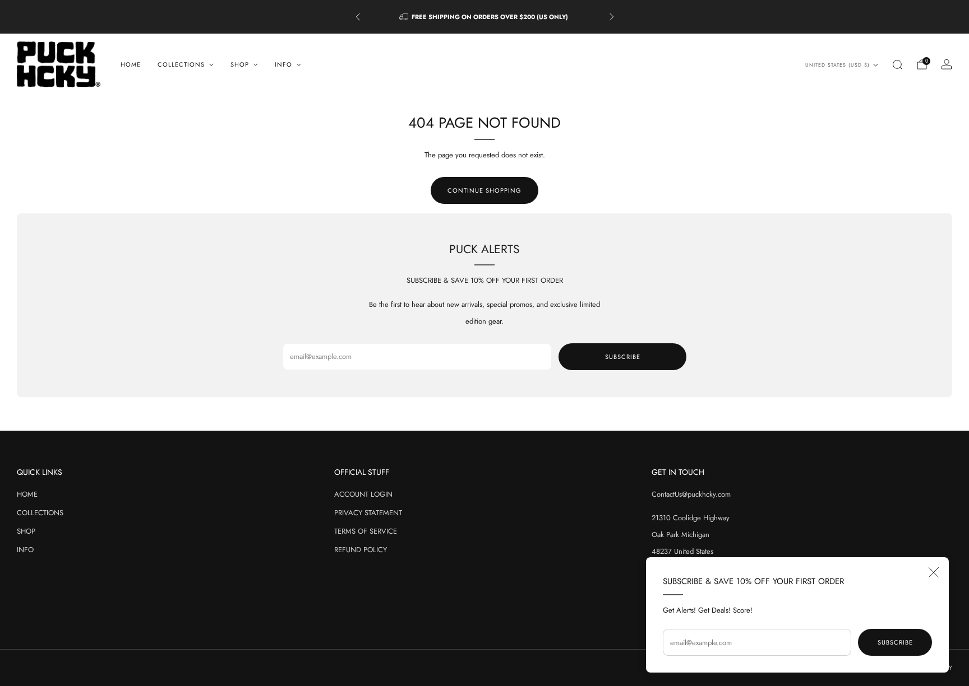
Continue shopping (484, 190)
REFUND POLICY (360, 549)
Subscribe (895, 642)
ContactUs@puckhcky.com (691, 494)
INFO (25, 549)
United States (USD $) (837, 65)
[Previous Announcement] (357, 17)
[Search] (897, 64)
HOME (131, 64)
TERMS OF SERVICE (365, 531)
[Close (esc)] (934, 572)
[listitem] (485, 16)
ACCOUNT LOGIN (363, 494)
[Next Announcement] (612, 17)
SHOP (26, 531)
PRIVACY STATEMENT (368, 512)
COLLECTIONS (40, 512)
